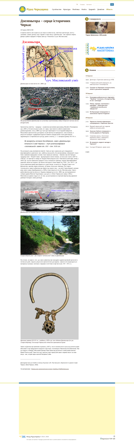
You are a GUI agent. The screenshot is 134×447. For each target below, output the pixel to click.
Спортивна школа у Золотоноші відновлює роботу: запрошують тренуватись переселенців (99, 137)
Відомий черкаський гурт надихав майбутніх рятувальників (100, 127)
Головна (82, 4)
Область (109, 9)
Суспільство (56, 9)
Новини (92, 70)
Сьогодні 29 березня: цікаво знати (100, 147)
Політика (75, 9)
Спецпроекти (95, 19)
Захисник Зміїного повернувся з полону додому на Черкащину (100, 132)
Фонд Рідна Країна (33, 437)
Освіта (84, 9)
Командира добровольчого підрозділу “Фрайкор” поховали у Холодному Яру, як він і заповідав (102, 99)
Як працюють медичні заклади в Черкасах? (100, 143)
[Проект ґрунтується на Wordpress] (114, 436)
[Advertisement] (67, 410)
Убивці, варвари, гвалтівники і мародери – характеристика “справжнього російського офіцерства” (99, 106)
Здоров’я (92, 9)
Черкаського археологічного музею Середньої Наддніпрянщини (50, 369)
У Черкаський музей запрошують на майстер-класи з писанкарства (100, 83)
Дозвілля (100, 9)
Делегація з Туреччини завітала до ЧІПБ (102, 79)
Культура (66, 9)
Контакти (89, 4)
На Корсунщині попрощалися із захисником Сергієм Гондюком (100, 112)
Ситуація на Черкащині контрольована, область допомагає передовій (102, 88)
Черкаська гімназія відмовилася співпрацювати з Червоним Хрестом (101, 122)
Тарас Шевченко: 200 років (96, 35)
